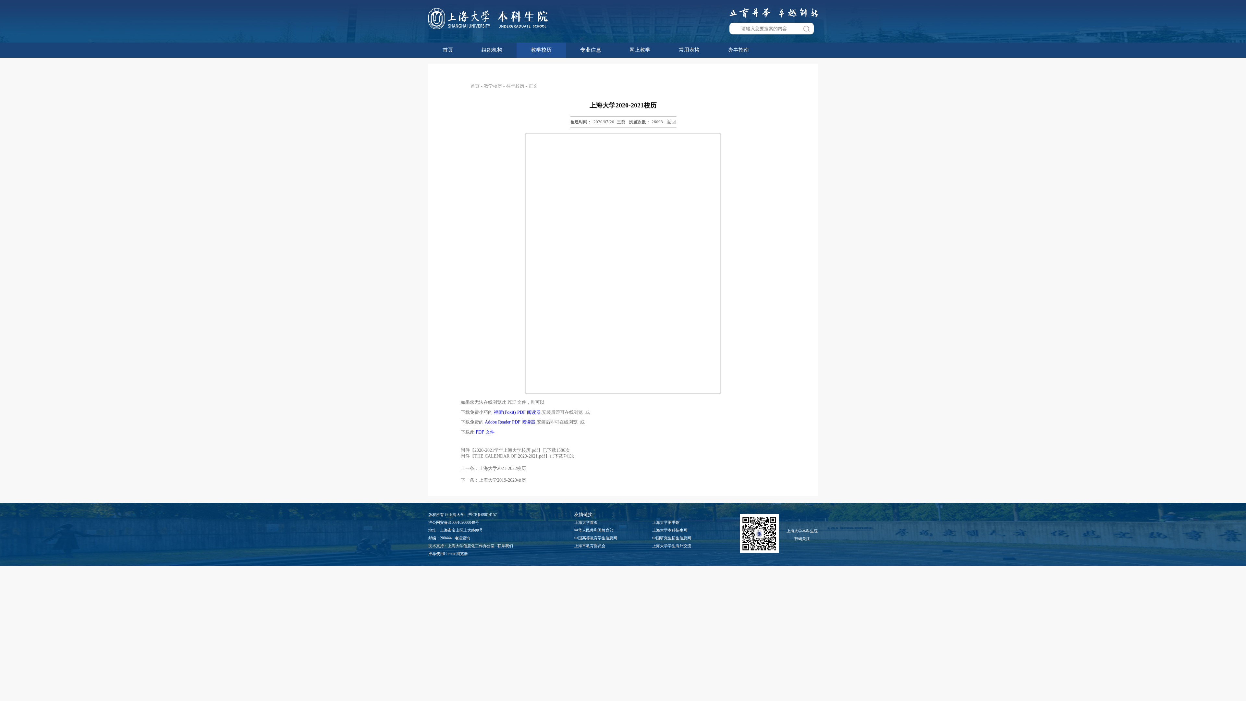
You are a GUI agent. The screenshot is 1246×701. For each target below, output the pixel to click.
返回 (671, 121)
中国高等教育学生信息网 (595, 538)
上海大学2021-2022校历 (502, 468)
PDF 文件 (485, 432)
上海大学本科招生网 (669, 530)
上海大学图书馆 (665, 522)
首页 (448, 50)
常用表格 (689, 50)
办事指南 (738, 50)
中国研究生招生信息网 (671, 538)
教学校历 (541, 50)
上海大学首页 (586, 522)
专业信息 (590, 50)
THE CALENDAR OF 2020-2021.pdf (509, 456)
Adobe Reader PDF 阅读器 (510, 422)
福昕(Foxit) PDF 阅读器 (517, 412)
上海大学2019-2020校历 (502, 480)
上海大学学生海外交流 (671, 546)
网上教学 (639, 50)
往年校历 (515, 86)
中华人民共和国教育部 (593, 530)
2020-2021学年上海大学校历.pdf (506, 450)
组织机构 (492, 50)
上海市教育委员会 (589, 546)
